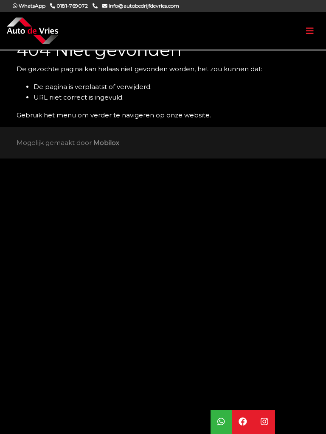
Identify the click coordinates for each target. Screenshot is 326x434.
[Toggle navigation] (310, 31)
